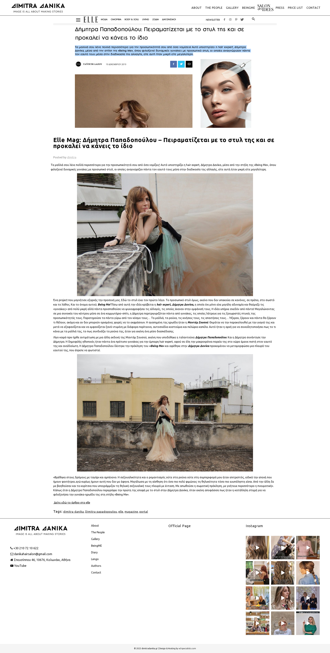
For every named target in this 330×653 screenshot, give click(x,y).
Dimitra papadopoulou (101, 511)
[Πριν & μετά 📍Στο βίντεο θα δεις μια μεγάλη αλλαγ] (283, 623)
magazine (131, 511)
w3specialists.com (187, 648)
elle (120, 511)
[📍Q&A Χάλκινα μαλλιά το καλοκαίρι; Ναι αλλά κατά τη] (308, 547)
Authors (96, 565)
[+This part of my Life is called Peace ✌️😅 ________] (257, 573)
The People (98, 532)
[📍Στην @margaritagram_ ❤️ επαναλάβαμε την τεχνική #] (283, 598)
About (95, 525)
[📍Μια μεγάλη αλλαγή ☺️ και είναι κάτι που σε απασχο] (283, 573)
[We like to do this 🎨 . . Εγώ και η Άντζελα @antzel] (308, 598)
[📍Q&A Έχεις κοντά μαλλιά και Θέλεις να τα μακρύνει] (257, 623)
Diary (94, 552)
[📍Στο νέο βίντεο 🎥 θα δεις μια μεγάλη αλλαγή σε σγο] (283, 547)
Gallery (95, 539)
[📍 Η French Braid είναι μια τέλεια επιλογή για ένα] (308, 573)
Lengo (95, 559)
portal (143, 511)
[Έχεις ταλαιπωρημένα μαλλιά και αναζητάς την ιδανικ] (308, 623)
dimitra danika (73, 511)
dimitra (71, 157)
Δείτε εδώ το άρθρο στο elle (71, 502)
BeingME (96, 545)
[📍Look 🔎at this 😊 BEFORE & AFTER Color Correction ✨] (257, 547)
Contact (96, 572)
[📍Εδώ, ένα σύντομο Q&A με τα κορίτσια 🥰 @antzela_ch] (257, 598)
